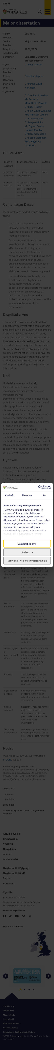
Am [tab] (44, 495)
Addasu (25, 552)
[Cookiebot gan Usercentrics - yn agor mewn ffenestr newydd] (38, 487)
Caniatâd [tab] (9, 495)
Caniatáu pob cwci (27, 543)
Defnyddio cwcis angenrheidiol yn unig (27, 560)
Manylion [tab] (27, 495)
